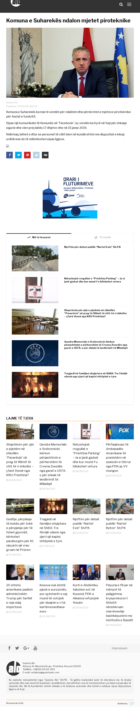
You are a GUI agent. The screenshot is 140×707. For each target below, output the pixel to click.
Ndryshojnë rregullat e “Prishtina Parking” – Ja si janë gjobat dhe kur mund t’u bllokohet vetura (94, 280)
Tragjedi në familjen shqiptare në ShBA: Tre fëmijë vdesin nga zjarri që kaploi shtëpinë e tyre (95, 375)
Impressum (119, 648)
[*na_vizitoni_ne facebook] (9, 648)
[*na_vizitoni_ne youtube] (35, 648)
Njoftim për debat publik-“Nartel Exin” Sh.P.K (92, 246)
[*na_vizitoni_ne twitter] (17, 648)
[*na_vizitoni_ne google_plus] (26, 648)
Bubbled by (122, 703)
